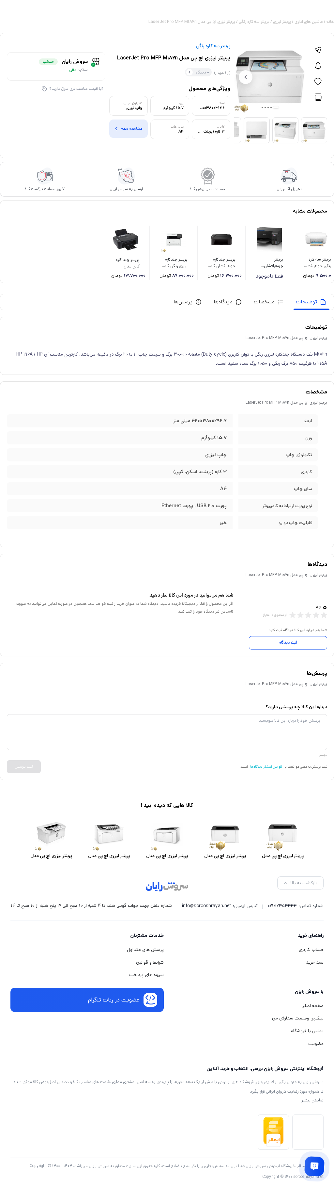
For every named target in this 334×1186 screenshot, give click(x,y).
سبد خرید (315, 962)
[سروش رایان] (167, 887)
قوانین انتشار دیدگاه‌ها (266, 766)
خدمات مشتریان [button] (147, 935)
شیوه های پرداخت (146, 974)
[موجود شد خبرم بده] (318, 66)
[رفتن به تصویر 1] (276, 107)
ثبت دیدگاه (288, 642)
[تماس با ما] (314, 1166)
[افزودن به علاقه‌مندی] (318, 82)
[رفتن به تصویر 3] (268, 107)
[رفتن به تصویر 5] (262, 107)
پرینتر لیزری (282, 22)
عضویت (316, 1043)
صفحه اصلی (312, 1005)
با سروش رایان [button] (309, 991)
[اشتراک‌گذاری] (318, 50)
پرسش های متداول (145, 949)
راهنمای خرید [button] (311, 935)
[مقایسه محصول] (318, 97)
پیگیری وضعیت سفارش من (298, 1018)
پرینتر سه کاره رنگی (254, 22)
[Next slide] (245, 77)
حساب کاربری (311, 949)
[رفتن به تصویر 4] (265, 107)
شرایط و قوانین (150, 962)
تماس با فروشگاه (307, 1031)
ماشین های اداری (309, 22)
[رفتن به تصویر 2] (271, 107)
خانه (330, 22)
